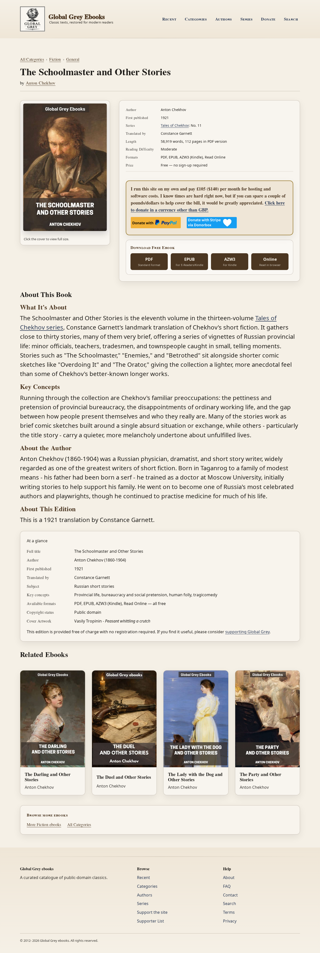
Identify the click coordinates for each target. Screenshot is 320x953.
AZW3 (229, 261)
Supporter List (150, 921)
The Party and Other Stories (261, 777)
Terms (229, 912)
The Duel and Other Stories (123, 777)
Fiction (55, 59)
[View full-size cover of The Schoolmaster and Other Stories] (65, 167)
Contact (230, 895)
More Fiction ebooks (44, 824)
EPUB (189, 261)
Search (291, 19)
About (228, 877)
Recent (169, 19)
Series (246, 19)
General (72, 59)
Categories (196, 19)
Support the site (152, 912)
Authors (223, 19)
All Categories (32, 59)
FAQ (227, 886)
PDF (149, 261)
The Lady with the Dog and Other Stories (195, 777)
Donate (268, 19)
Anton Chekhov (41, 83)
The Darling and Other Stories (47, 777)
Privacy (229, 921)
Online (270, 261)
